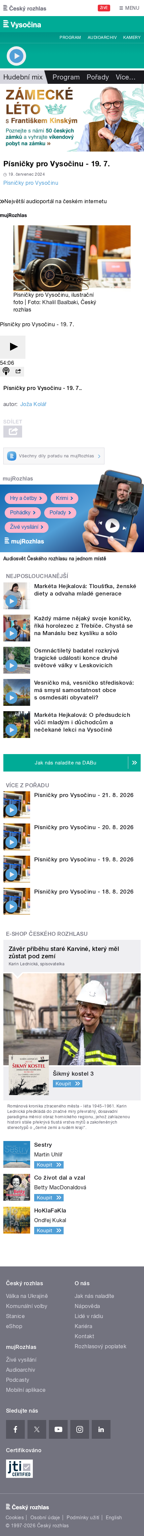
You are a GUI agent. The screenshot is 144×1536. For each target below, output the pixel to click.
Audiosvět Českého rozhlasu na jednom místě (54, 558)
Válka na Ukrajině (27, 1296)
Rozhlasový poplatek (100, 1346)
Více (126, 77)
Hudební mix (23, 77)
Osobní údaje (45, 1517)
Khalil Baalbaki (60, 302)
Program (70, 37)
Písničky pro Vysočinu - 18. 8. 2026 (84, 891)
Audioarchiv (102, 37)
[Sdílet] (18, 372)
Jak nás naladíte (95, 1296)
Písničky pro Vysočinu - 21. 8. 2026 (84, 795)
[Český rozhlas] (24, 8)
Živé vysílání (24, 527)
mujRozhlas (18, 478)
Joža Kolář (33, 404)
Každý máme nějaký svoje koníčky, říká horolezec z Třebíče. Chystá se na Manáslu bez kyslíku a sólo (83, 625)
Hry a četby (23, 498)
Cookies (15, 1517)
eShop (14, 1326)
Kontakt (84, 1336)
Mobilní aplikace (26, 1390)
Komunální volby (26, 1306)
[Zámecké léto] (72, 118)
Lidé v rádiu (89, 1316)
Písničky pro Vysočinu (30, 183)
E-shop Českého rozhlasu (47, 934)
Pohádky (20, 512)
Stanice (15, 1316)
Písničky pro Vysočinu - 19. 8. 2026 (84, 859)
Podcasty (17, 1380)
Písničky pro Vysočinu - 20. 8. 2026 (84, 827)
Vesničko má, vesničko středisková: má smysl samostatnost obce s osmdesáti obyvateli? (84, 690)
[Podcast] (6, 372)
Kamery (132, 37)
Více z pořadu (27, 785)
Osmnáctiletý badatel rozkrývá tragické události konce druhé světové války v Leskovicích (76, 658)
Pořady (98, 77)
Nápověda (87, 1306)
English (114, 1517)
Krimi (62, 498)
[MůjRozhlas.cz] (13, 216)
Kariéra (83, 1326)
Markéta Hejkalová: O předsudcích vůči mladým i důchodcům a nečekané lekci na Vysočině (82, 722)
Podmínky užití (83, 1517)
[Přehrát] (12, 347)
